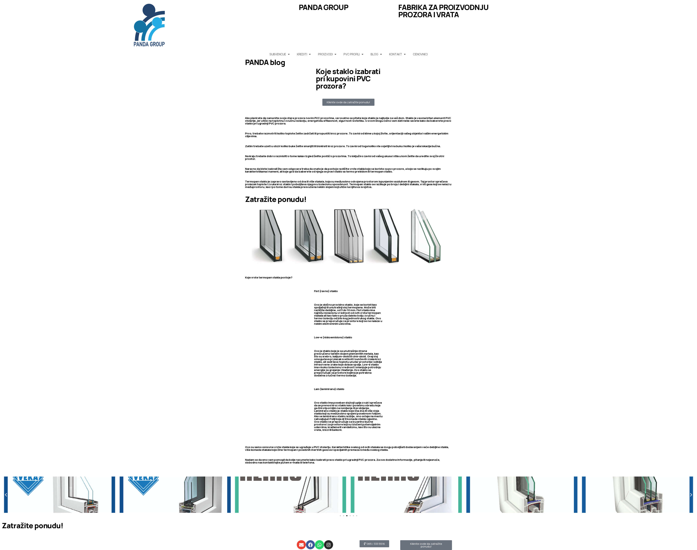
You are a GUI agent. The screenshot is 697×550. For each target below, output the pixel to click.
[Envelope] (301, 544)
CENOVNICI (420, 54)
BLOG (374, 54)
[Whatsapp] (319, 544)
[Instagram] (328, 544)
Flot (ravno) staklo (326, 291)
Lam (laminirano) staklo (329, 389)
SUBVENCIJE (278, 54)
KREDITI (302, 54)
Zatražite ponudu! (276, 199)
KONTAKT (395, 54)
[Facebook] (310, 544)
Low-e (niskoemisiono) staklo (333, 337)
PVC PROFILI (352, 54)
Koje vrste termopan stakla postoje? (268, 277)
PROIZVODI (325, 54)
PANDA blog (265, 62)
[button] (6, 494)
